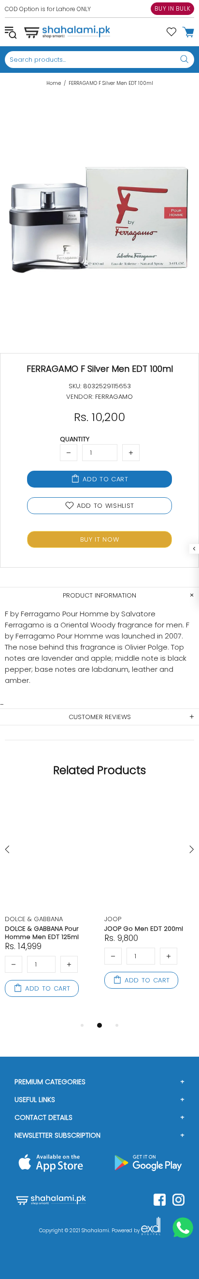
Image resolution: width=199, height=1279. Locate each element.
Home (53, 83)
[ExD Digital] (150, 1230)
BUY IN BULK (173, 8)
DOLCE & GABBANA (34, 919)
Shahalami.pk (67, 32)
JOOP (112, 919)
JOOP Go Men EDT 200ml (143, 929)
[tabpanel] (50, 906)
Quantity (74, 439)
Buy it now (99, 539)
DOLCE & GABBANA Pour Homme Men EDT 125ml (42, 933)
